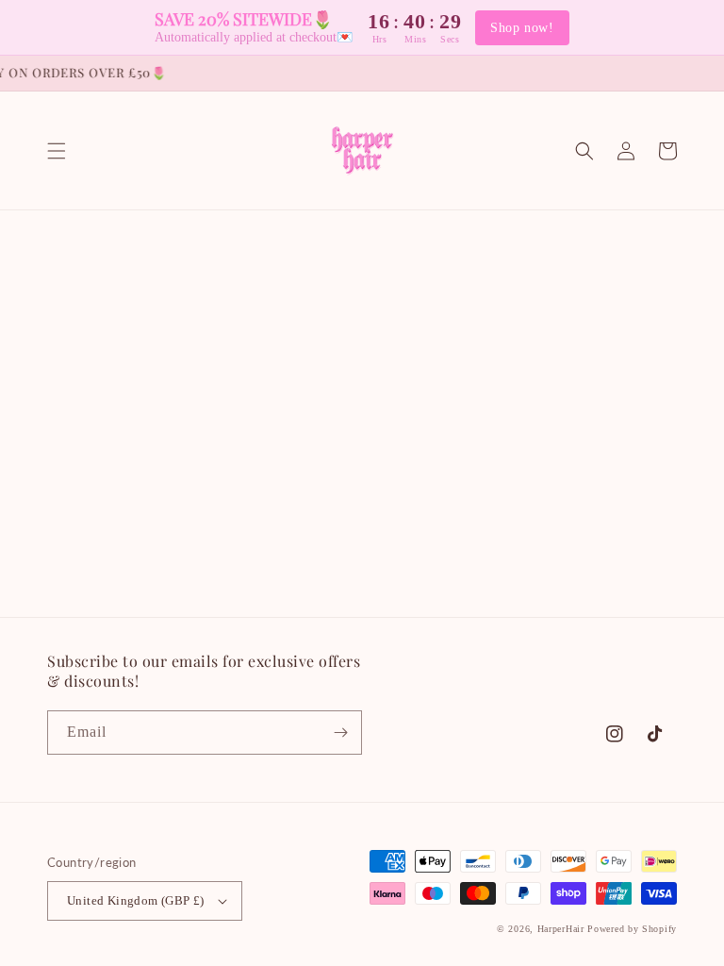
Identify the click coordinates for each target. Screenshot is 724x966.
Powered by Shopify (632, 929)
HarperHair (560, 929)
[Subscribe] (340, 732)
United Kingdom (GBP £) (136, 900)
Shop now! (521, 28)
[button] (56, 151)
